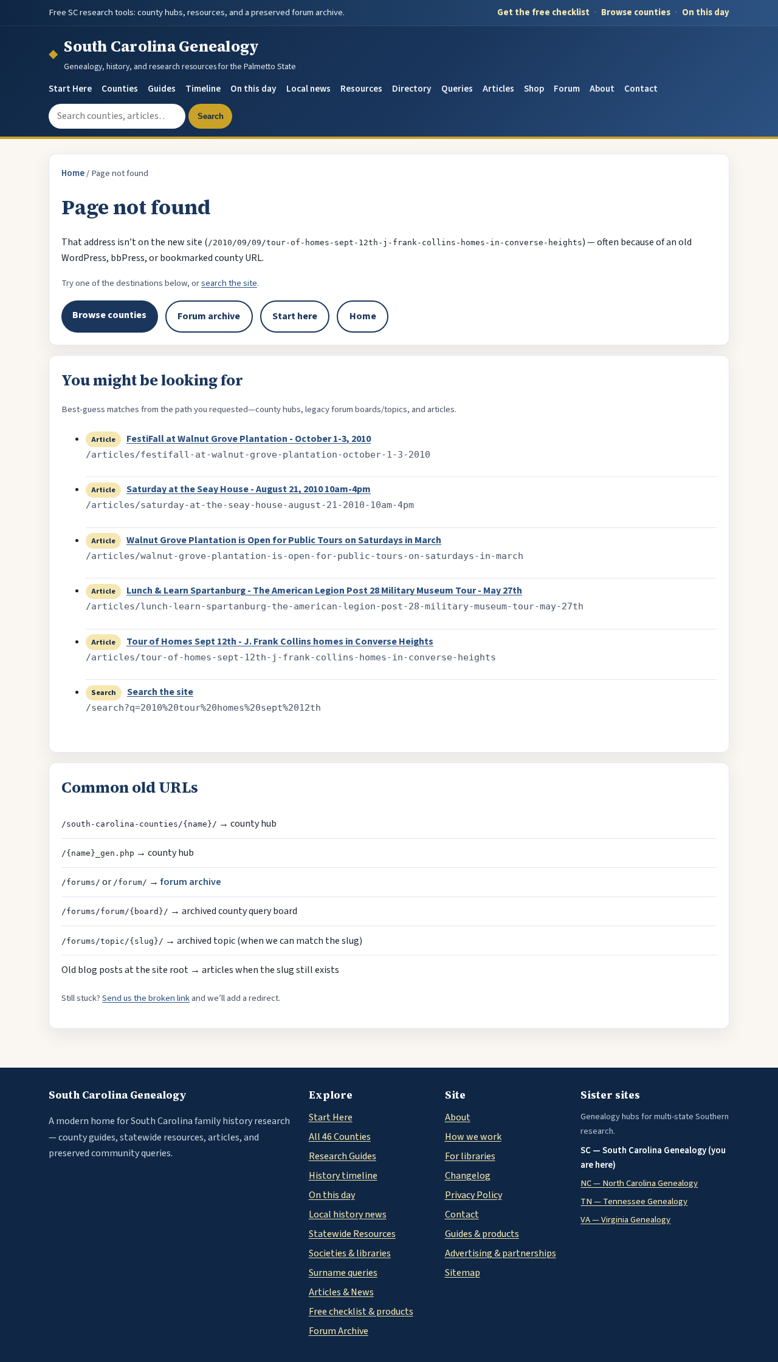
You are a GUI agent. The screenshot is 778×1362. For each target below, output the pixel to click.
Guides (162, 88)
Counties (120, 88)
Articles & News (341, 1292)
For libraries (470, 1156)
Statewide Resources (352, 1234)
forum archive (190, 882)
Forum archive (208, 316)
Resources (361, 88)
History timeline (343, 1175)
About (602, 88)
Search (211, 116)
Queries (457, 88)
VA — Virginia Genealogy (625, 1219)
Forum (567, 88)
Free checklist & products (361, 1311)
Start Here (70, 88)
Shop (534, 88)
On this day (705, 12)
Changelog (468, 1175)
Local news (308, 88)
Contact (641, 88)
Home (72, 173)
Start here (294, 316)
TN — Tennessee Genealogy (633, 1201)
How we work (473, 1136)
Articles (498, 88)
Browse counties (635, 12)
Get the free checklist (543, 12)
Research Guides (342, 1156)
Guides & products (482, 1234)
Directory (412, 88)
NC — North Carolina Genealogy (639, 1183)
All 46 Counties (340, 1136)
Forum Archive (338, 1331)
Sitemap (462, 1272)
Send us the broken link (146, 998)
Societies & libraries (350, 1253)
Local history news (348, 1214)
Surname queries (343, 1272)
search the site (229, 283)
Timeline (203, 88)
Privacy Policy (473, 1195)
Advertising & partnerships (500, 1253)
